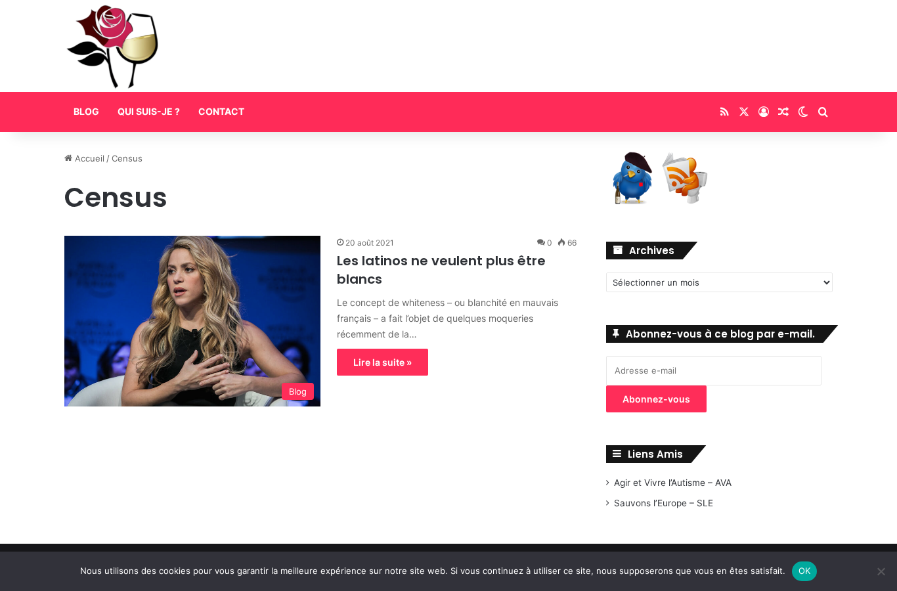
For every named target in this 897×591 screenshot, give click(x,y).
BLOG (86, 111)
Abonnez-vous (656, 399)
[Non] (880, 571)
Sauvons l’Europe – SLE (663, 503)
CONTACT (221, 111)
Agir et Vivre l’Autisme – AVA (673, 482)
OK (805, 570)
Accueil (88, 158)
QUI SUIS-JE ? (149, 111)
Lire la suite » (382, 362)
